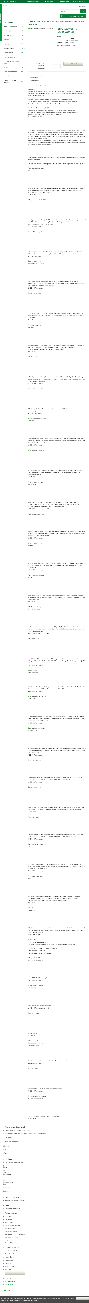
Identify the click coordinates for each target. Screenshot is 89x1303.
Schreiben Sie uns (10, 1281)
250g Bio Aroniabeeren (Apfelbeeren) (38, 928)
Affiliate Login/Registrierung (12, 1254)
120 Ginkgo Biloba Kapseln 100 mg (38, 864)
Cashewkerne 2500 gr (34, 834)
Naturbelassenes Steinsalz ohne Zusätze (47, 21)
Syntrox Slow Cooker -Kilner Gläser (13, 62)
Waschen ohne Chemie (13, 71)
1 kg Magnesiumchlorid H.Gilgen (37, 220)
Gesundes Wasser (13, 48)
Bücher (13, 67)
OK (82, 1298)
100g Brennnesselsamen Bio (36, 748)
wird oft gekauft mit (35, 77)
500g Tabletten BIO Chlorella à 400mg (38, 687)
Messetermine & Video (11, 1237)
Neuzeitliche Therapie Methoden (13, 81)
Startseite (32, 21)
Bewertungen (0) (34, 80)
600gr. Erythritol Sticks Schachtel (37, 563)
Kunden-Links (9, 1222)
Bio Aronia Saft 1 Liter (34, 807)
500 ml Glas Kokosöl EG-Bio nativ (37, 470)
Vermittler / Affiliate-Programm (13, 1251)
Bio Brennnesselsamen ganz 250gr (38, 438)
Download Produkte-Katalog (13, 1208)
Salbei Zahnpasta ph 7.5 (34, 251)
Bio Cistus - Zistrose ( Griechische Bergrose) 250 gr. (42, 627)
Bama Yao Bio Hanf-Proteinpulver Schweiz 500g (41, 281)
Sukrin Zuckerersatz (11, 1228)
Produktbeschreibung (36, 75)
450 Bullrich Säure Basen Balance (37, 896)
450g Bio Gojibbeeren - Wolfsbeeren (38, 345)
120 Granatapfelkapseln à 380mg (37, 595)
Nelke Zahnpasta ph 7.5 (34, 409)
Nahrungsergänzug (13, 52)
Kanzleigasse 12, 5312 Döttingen (65, 1)
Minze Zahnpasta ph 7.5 (34, 313)
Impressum (8, 1269)
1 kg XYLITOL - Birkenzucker (36, 659)
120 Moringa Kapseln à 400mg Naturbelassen (41, 377)
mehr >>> (40, 192)
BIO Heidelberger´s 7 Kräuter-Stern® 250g (40, 716)
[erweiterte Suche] (83, 11)
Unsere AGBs (9, 1260)
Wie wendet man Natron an (12, 1225)
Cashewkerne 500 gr (34, 777)
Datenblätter (8, 1219)
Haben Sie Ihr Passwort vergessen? (15, 1200)
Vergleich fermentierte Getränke (14, 1240)
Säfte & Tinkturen (13, 35)
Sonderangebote (13, 31)
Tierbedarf (13, 39)
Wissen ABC (8, 1243)
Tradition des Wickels (11, 1231)
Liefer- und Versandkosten (12, 1141)
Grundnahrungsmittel (13, 57)
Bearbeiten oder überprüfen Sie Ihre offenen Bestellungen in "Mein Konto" (25, 1133)
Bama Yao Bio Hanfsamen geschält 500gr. (40, 502)
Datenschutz (8, 1263)
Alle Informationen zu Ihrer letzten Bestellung (17, 1130)
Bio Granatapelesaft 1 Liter (35, 531)
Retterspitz (13, 76)
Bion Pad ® (8, 1216)
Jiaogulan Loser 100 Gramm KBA (37, 188)
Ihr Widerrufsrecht (10, 1266)
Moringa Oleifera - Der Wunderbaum (15, 1234)
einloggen (41, 950)
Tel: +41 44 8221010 (12, 1)
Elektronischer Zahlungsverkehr (14, 1162)
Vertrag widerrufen (14, 1273)
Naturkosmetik (13, 44)
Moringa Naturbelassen (13, 26)
